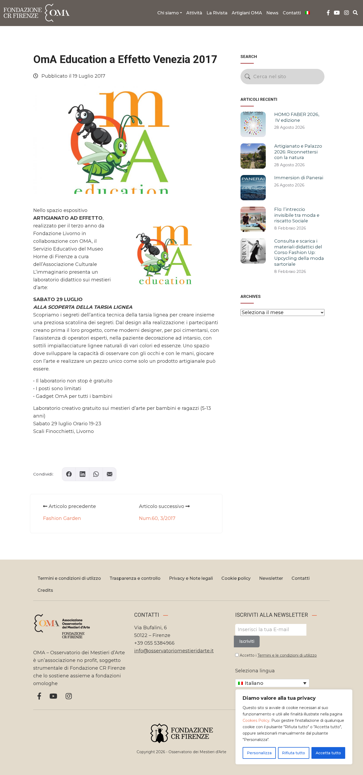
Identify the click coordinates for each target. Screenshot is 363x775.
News (272, 12)
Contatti (292, 12)
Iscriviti (246, 641)
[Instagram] (346, 12)
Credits (45, 590)
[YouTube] (337, 12)
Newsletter (271, 578)
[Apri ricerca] (355, 12)
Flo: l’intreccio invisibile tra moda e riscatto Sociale (296, 215)
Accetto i (278, 655)
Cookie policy (236, 578)
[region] (293, 726)
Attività (194, 12)
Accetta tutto (328, 753)
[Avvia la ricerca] (247, 76)
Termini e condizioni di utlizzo (69, 578)
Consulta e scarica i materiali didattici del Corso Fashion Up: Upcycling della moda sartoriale (299, 252)
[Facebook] (328, 12)
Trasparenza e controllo (135, 578)
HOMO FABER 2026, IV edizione (296, 117)
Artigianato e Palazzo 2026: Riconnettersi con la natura (298, 151)
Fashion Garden (62, 518)
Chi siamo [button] (168, 12)
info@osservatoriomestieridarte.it (174, 651)
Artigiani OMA (247, 12)
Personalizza (259, 753)
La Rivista (216, 12)
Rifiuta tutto (293, 753)
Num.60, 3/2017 (157, 518)
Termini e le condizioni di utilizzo (287, 655)
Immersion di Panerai (298, 177)
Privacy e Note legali (191, 578)
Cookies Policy (256, 720)
